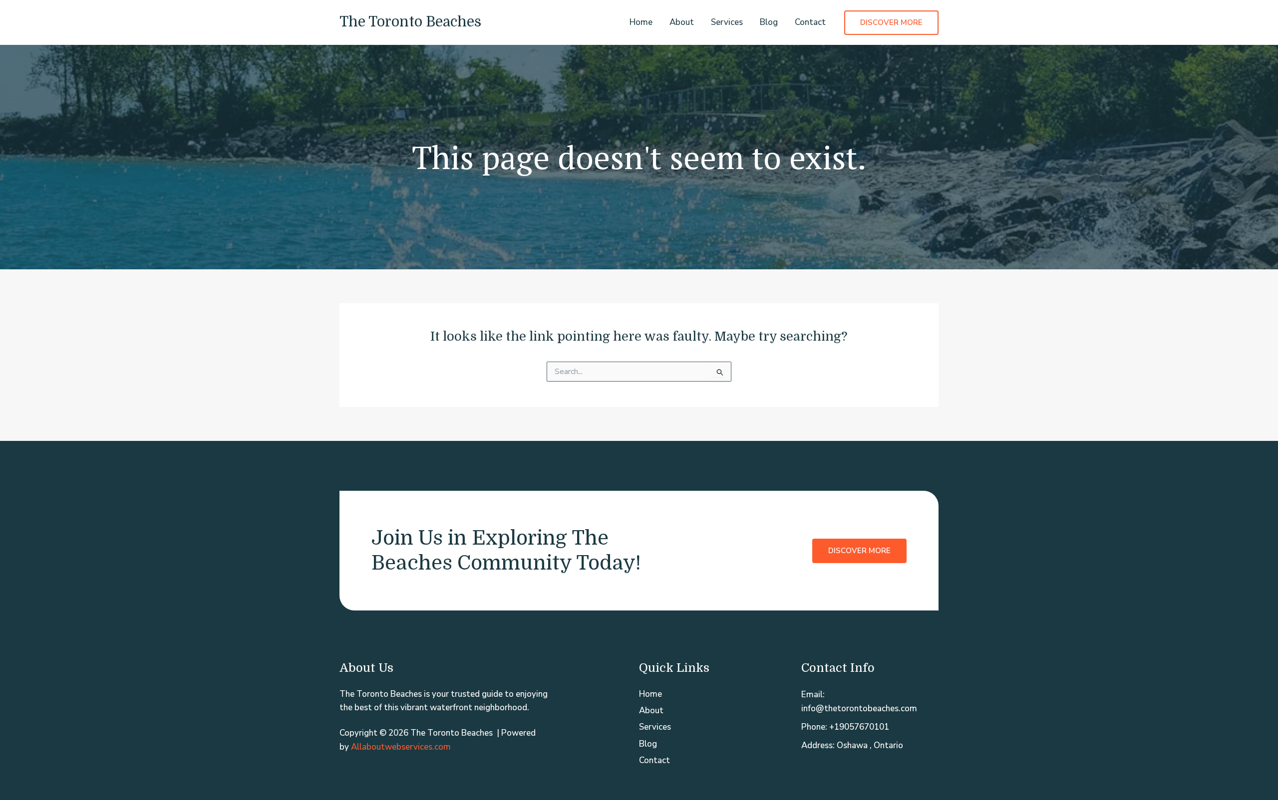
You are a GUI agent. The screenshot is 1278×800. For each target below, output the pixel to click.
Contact (810, 22)
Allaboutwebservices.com (401, 747)
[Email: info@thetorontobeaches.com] (870, 701)
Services (727, 22)
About (681, 22)
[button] (891, 22)
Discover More (859, 551)
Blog (769, 22)
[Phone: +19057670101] (845, 727)
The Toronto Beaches (410, 22)
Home (641, 22)
